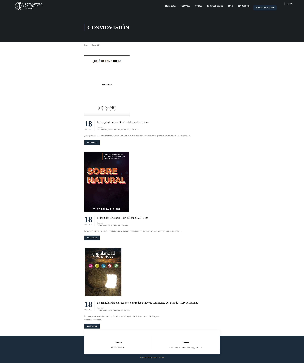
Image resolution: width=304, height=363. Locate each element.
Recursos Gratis (215, 6)
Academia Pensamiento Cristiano (152, 357)
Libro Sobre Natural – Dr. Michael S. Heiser (122, 217)
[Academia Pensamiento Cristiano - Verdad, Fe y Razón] (28, 6)
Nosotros (185, 6)
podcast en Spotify (265, 8)
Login (289, 4)
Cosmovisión (102, 130)
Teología (134, 130)
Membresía (170, 6)
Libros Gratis (114, 130)
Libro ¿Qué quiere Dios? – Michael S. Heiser (123, 122)
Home (86, 45)
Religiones (125, 130)
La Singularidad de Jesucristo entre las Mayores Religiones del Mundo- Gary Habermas (147, 302)
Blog (230, 6)
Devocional (243, 6)
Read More (92, 142)
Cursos (198, 6)
